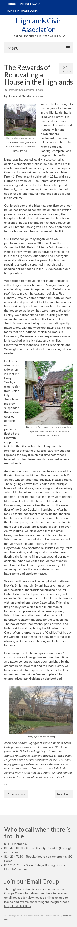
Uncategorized (26, 90)
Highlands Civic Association (39, 25)
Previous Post (16, 794)
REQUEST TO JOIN (17, 906)
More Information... (17, 869)
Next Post (63, 794)
